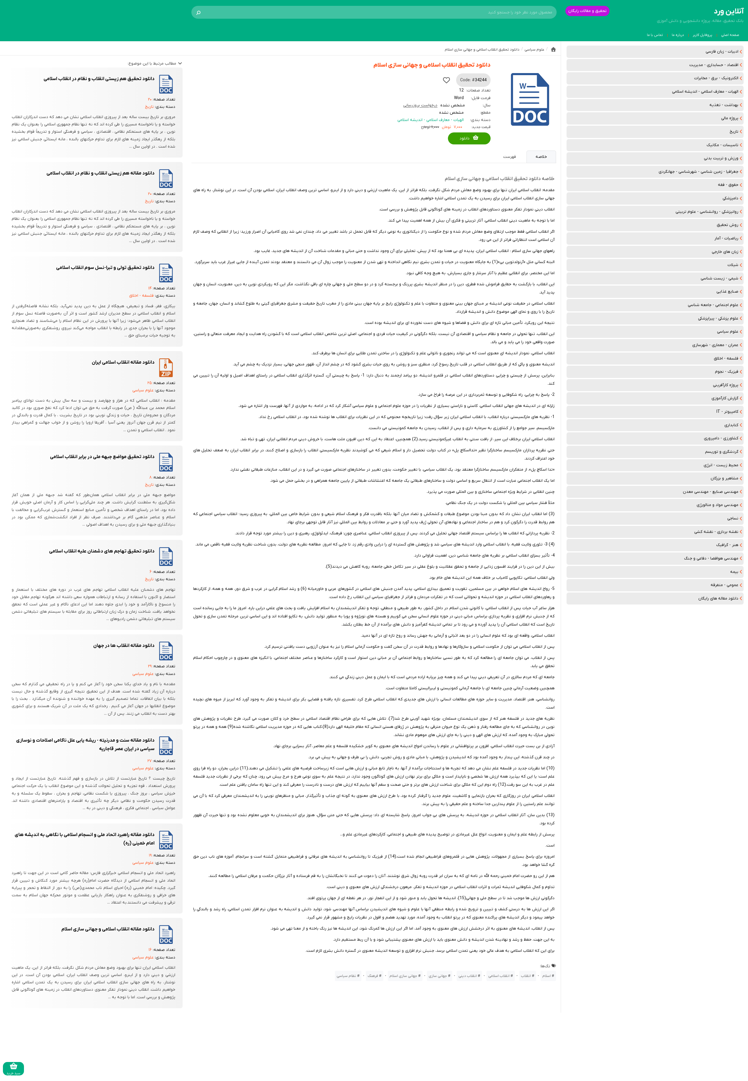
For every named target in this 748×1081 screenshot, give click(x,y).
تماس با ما (655, 35)
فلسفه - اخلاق (726, 358)
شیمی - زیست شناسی (719, 278)
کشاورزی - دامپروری (721, 438)
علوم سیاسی (727, 331)
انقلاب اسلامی (499, 975)
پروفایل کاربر (702, 35)
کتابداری (731, 425)
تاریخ (734, 131)
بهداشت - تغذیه (723, 105)
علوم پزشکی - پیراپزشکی (718, 318)
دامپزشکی (730, 198)
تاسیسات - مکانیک (722, 145)
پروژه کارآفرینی (725, 385)
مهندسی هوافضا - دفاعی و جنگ (711, 558)
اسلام (546, 975)
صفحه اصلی (730, 35)
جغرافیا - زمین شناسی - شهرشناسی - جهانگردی (698, 172)
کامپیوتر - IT (727, 412)
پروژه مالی (729, 118)
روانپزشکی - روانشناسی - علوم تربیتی (707, 212)
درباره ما (678, 35)
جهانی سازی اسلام (403, 975)
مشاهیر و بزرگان (724, 478)
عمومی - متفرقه (724, 585)
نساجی (732, 518)
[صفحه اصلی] (553, 49)
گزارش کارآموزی (724, 398)
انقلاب (526, 975)
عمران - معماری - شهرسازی (715, 345)
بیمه (734, 572)
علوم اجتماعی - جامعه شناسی (713, 305)
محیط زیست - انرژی (721, 465)
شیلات (733, 265)
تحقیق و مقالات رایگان (587, 11)
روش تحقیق (727, 225)
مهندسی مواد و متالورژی (717, 505)
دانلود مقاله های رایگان (718, 598)
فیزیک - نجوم (726, 371)
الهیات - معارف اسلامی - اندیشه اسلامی (705, 91)
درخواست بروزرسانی (420, 105)
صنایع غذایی (727, 291)
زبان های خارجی (725, 252)
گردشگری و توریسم (721, 452)
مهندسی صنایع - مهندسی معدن (710, 492)
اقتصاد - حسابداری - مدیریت (713, 65)
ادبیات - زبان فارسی (722, 51)
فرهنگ (373, 975)
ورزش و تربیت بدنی (721, 158)
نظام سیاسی (346, 975)
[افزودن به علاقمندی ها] (446, 80)
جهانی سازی (438, 975)
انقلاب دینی (467, 975)
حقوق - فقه (728, 185)
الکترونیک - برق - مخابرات (716, 78)
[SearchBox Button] (198, 12)
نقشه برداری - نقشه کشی (716, 532)
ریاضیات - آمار (726, 238)
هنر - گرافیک (727, 545)
